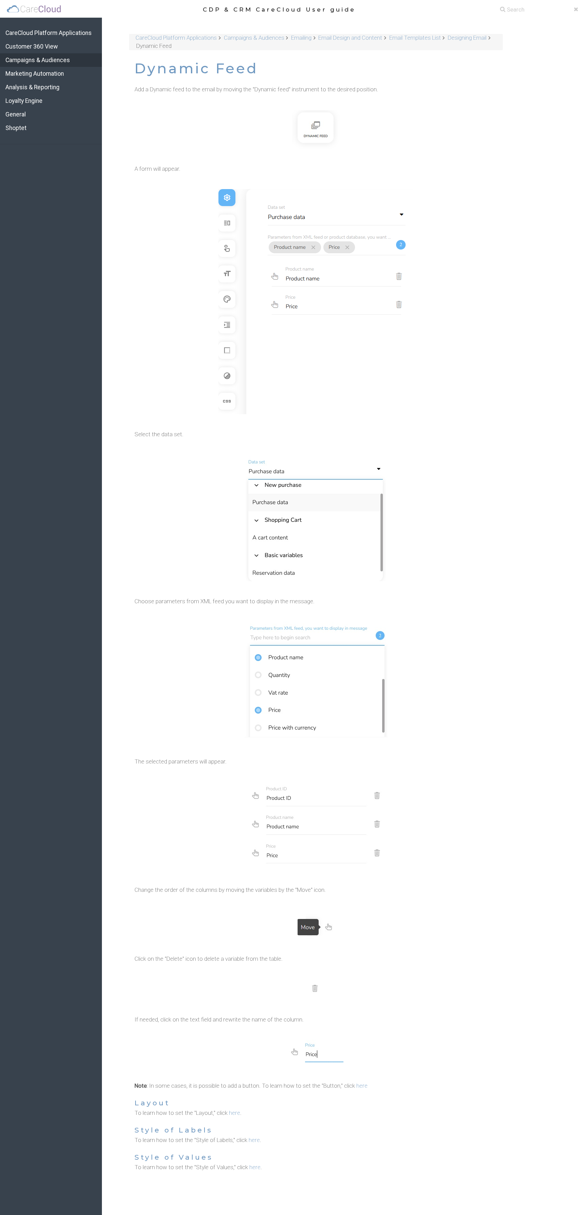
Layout (152, 1103)
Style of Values (174, 1157)
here (362, 1085)
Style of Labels (174, 1130)
